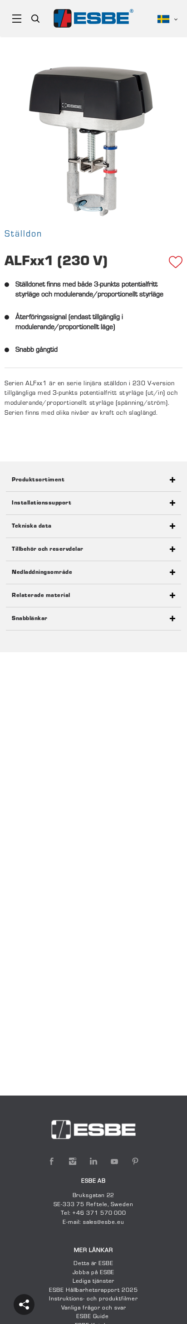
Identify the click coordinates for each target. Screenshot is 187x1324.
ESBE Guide (93, 1316)
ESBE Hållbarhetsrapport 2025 (93, 1290)
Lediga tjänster (94, 1281)
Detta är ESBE (93, 1263)
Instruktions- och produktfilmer (93, 1299)
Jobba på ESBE (94, 1273)
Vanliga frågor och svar (93, 1308)
